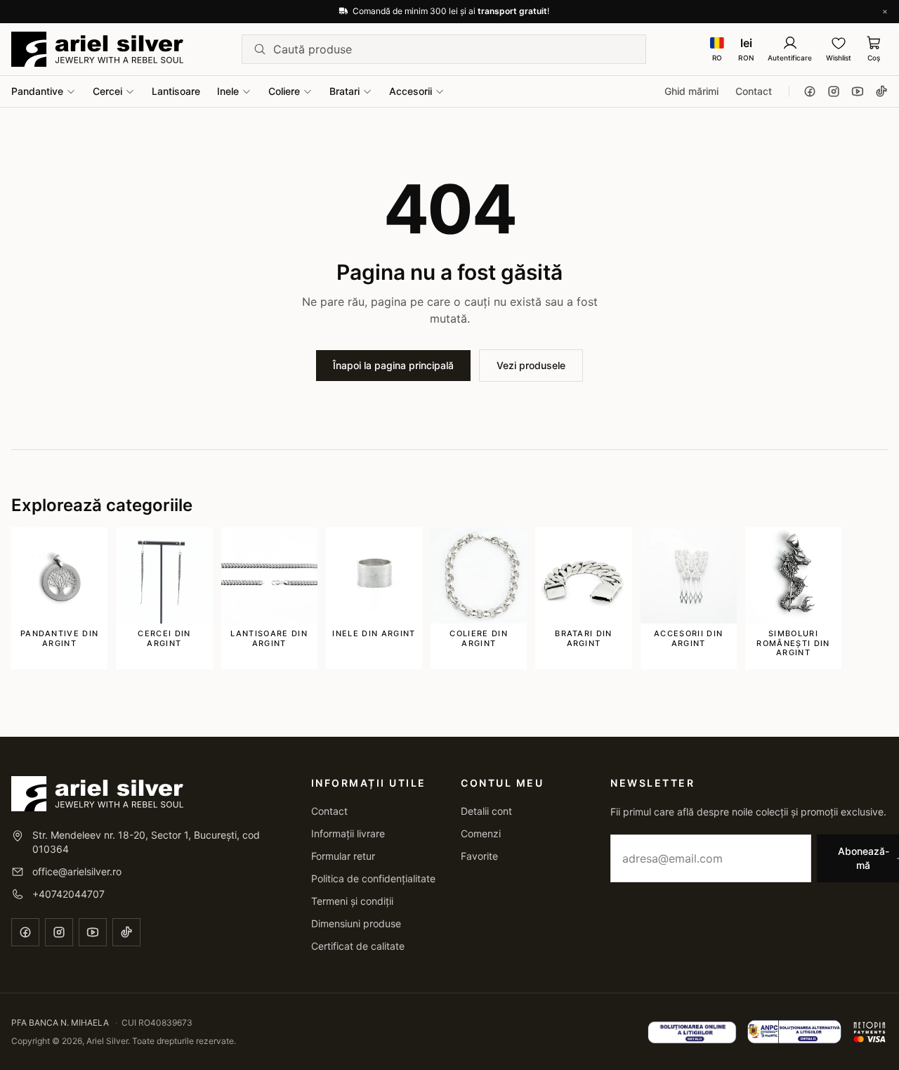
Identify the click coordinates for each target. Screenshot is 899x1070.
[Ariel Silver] (97, 49)
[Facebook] (810, 91)
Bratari (344, 91)
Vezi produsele (531, 365)
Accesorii (410, 91)
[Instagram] (834, 91)
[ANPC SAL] (692, 1032)
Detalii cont (486, 811)
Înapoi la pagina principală (393, 365)
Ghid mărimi (691, 91)
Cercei (107, 91)
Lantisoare (176, 91)
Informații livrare (348, 833)
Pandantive (37, 91)
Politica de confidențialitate (373, 878)
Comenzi (481, 833)
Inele (228, 91)
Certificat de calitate (358, 946)
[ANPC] (795, 1032)
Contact (753, 91)
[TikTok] (881, 91)
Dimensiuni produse (356, 923)
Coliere (284, 91)
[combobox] (453, 49)
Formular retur (343, 856)
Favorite (479, 856)
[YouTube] (858, 91)
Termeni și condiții (352, 901)
